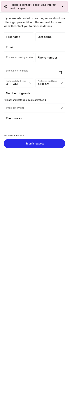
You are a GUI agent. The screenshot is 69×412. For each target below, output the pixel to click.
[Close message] (62, 6)
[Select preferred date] (60, 73)
